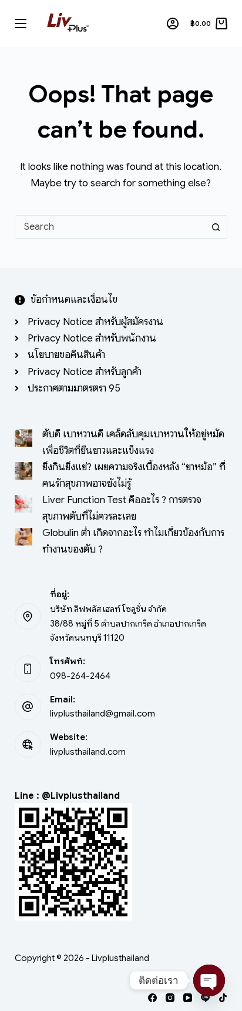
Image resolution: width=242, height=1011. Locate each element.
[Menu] (20, 23)
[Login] (173, 23)
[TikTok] (223, 997)
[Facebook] (152, 997)
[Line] (205, 997)
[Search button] (215, 227)
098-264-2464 (80, 676)
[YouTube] (187, 997)
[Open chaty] (209, 980)
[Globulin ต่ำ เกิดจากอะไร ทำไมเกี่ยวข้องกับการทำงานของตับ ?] (23, 536)
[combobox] (110, 227)
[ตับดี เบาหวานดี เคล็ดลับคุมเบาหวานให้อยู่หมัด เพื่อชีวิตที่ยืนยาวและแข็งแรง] (23, 438)
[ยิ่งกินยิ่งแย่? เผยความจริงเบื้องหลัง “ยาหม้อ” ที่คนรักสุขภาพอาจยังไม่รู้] (23, 471)
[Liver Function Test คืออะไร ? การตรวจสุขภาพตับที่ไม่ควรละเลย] (23, 504)
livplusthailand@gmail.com (102, 713)
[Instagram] (170, 997)
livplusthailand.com (88, 751)
